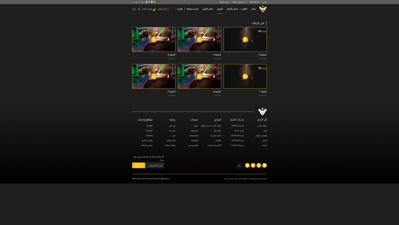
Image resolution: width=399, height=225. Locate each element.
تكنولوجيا (194, 140)
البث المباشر (161, 8)
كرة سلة (172, 130)
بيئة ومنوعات (193, 135)
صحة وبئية (194, 130)
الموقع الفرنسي (253, 179)
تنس (173, 135)
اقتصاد (264, 145)
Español (149, 135)
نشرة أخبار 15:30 (237, 140)
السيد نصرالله (192, 9)
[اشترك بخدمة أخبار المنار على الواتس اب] (259, 166)
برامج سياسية (216, 135)
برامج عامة (217, 130)
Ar (134, 2)
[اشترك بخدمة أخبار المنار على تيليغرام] (265, 166)
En (137, 2)
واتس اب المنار (147, 140)
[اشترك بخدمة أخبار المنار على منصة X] (253, 166)
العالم (244, 9)
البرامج (220, 9)
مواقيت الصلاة (147, 8)
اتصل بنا (226, 179)
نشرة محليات (239, 130)
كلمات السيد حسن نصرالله (211, 125)
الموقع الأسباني (243, 179)
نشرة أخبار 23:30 (237, 135)
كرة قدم (172, 125)
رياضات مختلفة (170, 145)
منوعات (194, 119)
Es (143, 2)
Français (149, 130)
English (150, 125)
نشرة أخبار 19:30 (237, 125)
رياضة (172, 119)
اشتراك (138, 165)
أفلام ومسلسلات (214, 145)
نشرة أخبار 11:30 (237, 145)
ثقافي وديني (193, 145)
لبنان (253, 9)
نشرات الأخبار (232, 9)
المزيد (180, 9)
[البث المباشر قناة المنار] (247, 166)
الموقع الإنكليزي (263, 179)
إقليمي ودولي (261, 135)
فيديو (196, 125)
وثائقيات (218, 140)
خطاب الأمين (207, 9)
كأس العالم (171, 140)
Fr (140, 2)
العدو (265, 140)
